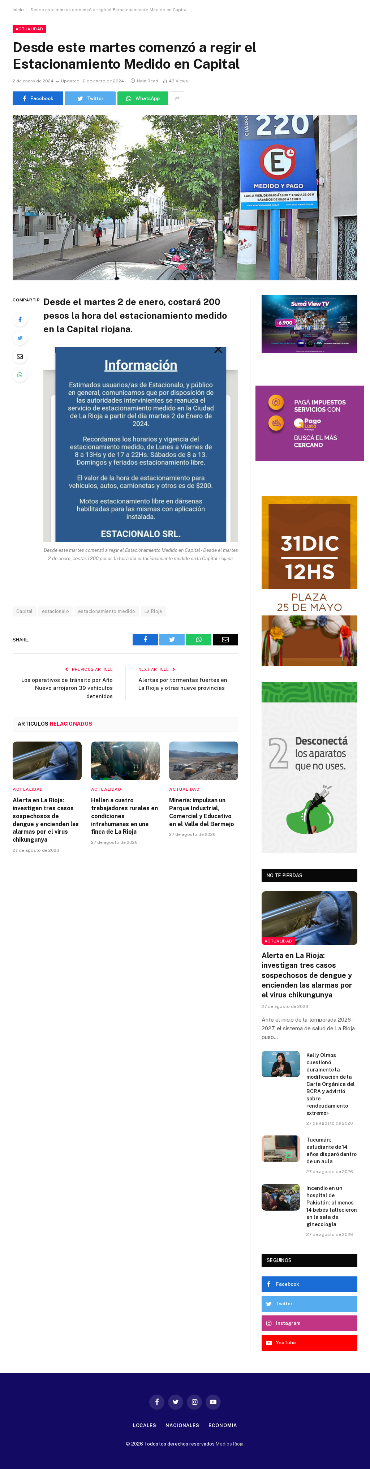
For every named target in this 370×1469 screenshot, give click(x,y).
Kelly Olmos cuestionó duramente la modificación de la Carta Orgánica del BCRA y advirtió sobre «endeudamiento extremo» (330, 1084)
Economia (222, 1425)
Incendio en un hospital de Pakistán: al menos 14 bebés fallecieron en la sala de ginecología (331, 1206)
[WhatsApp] (20, 375)
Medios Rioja (230, 1444)
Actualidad (29, 29)
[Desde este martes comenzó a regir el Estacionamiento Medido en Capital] (185, 197)
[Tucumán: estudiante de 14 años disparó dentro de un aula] (281, 1148)
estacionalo (55, 611)
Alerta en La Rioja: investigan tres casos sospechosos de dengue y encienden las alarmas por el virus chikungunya (46, 820)
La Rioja (153, 611)
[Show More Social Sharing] (177, 98)
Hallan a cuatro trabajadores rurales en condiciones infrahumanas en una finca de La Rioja (124, 816)
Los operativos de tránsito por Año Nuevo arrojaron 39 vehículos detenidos (67, 688)
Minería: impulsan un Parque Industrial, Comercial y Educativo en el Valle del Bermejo (201, 812)
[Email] (20, 356)
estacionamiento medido (106, 611)
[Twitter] (20, 338)
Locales (144, 1425)
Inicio (18, 9)
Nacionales (182, 1425)
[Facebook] (20, 319)
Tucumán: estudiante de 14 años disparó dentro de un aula (331, 1150)
